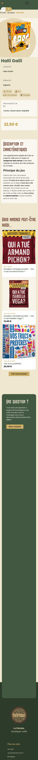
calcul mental (11, 196)
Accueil (3, 13)
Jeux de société (9, 313)
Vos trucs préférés (12, 363)
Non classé (8, 267)
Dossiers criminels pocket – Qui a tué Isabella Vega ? (19, 317)
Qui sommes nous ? (15, 753)
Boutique (11, 13)
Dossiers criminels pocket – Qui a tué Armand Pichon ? (19, 270)
